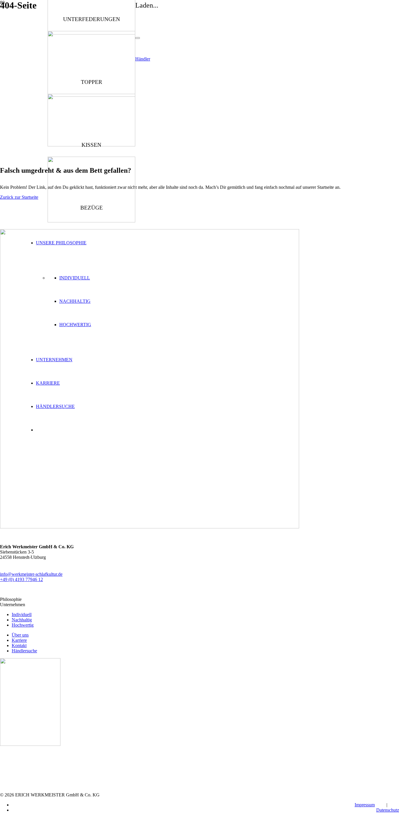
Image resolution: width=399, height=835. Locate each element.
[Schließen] (137, 38)
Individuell (74, 277)
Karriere (19, 640)
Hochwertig (75, 324)
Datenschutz (387, 810)
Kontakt (19, 645)
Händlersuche (24, 650)
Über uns (20, 634)
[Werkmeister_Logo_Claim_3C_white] (149, 526)
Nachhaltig (75, 301)
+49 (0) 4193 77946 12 (21, 579)
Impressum (365, 804)
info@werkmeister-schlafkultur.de (31, 574)
